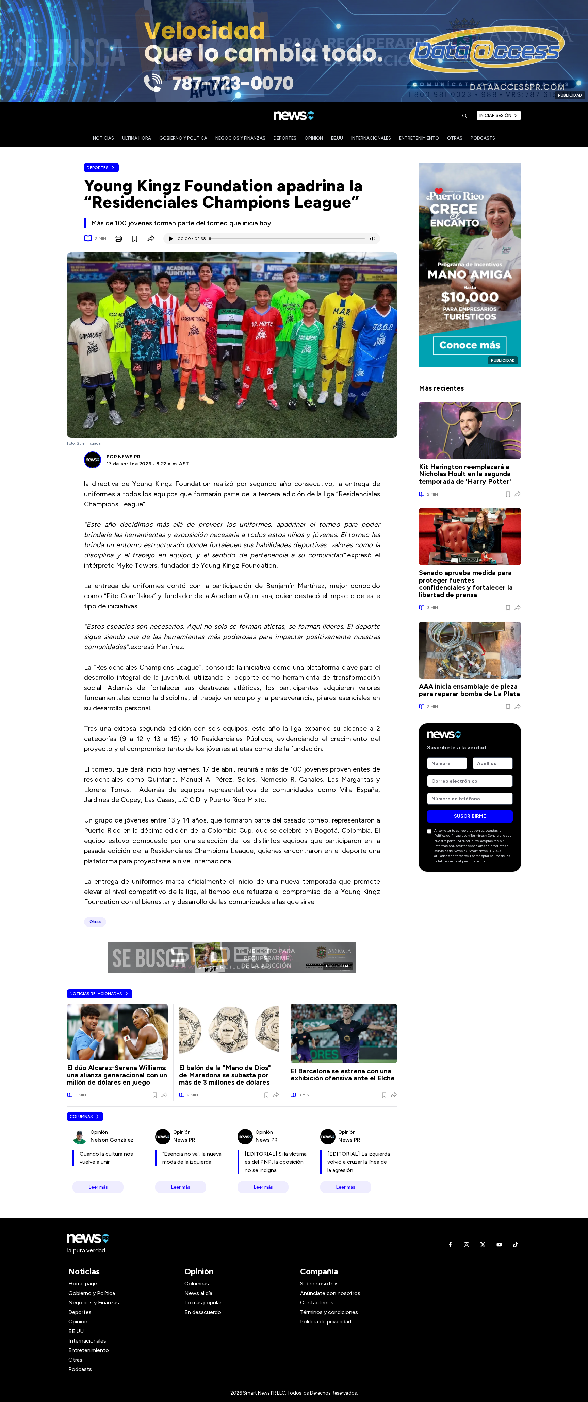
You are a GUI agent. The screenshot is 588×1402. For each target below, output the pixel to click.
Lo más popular (203, 1302)
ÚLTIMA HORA (136, 138)
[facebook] (450, 1244)
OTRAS (454, 138)
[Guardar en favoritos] (135, 239)
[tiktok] (515, 1244)
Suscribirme (470, 816)
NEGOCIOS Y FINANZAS (240, 138)
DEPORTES (285, 138)
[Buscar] (464, 115)
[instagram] (466, 1244)
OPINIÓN (314, 138)
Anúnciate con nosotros (330, 1293)
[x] (482, 1244)
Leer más (98, 1187)
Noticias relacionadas (96, 993)
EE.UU (337, 138)
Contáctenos (316, 1302)
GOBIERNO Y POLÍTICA (183, 138)
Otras (75, 1359)
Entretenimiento (88, 1350)
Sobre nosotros (319, 1283)
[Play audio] (171, 238)
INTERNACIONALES (371, 138)
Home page (82, 1283)
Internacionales (87, 1340)
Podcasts (80, 1369)
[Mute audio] (372, 238)
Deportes (98, 167)
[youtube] (499, 1244)
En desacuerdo (202, 1312)
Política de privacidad (325, 1321)
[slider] (210, 238)
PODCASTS (483, 138)
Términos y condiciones (329, 1312)
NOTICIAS (103, 138)
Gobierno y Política (91, 1293)
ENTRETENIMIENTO (419, 138)
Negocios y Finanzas (93, 1302)
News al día (198, 1293)
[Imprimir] (118, 239)
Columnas (81, 1116)
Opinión (77, 1321)
